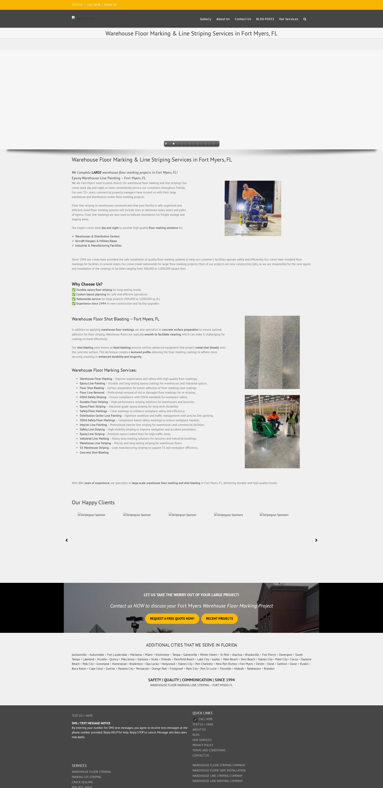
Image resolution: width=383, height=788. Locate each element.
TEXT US (77, 5)
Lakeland (88, 659)
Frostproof (176, 668)
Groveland (102, 664)
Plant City (281, 659)
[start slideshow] (165, 144)
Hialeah (239, 668)
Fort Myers (246, 664)
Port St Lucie (208, 668)
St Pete (224, 655)
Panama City (125, 668)
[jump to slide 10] (205, 144)
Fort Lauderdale (117, 655)
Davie (293, 664)
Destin (260, 664)
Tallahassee (254, 668)
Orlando (166, 659)
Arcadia (102, 659)
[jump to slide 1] (170, 144)
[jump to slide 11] (209, 144)
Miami (149, 655)
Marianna (136, 655)
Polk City (88, 664)
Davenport (285, 655)
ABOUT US (199, 729)
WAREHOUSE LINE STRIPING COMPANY (217, 776)
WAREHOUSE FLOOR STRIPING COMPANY (218, 765)
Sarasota (142, 659)
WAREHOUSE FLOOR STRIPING (91, 772)
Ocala (154, 659)
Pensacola (142, 668)
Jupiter (216, 659)
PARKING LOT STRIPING (86, 777)
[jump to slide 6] (190, 144)
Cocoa (294, 659)
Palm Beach (230, 659)
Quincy (114, 659)
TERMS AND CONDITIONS (208, 750)
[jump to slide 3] (178, 144)
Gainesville (190, 655)
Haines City (265, 659)
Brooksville (252, 655)
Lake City (203, 659)
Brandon (269, 668)
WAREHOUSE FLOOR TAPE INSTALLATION (219, 770)
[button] (304, 19)
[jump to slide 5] (186, 144)
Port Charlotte (204, 664)
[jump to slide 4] (182, 144)
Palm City (191, 668)
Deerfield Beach (184, 659)
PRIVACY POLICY (202, 745)
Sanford (282, 664)
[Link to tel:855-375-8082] (195, 719)
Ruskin (304, 664)
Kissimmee (162, 655)
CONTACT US (200, 755)
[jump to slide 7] (193, 144)
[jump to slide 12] (213, 144)
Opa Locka (152, 664)
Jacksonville (79, 655)
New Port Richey (226, 664)
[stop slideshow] (217, 144)
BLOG (195, 735)
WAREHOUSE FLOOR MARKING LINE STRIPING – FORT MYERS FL (191, 685)
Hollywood (168, 664)
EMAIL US (110, 5)
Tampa (176, 655)
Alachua (237, 655)
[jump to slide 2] (174, 144)
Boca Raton (79, 668)
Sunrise (110, 668)
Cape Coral (96, 668)
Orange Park (159, 668)
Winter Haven (208, 655)
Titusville (225, 668)
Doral (270, 664)
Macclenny (127, 659)
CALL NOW (93, 5)
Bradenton (136, 664)
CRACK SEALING (82, 782)
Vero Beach (248, 659)
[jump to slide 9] (201, 144)
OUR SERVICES (201, 740)
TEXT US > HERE (82, 715)
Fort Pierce (269, 655)
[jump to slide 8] (197, 144)
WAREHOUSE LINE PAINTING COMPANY (217, 781)
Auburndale (97, 655)
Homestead (119, 664)
